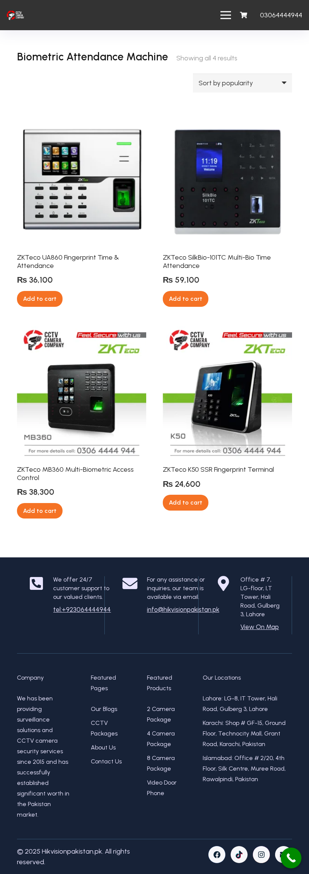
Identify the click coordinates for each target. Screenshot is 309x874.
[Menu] (226, 15)
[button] (40, 299)
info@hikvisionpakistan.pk (183, 609)
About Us (103, 747)
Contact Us (106, 761)
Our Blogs (104, 708)
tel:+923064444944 (82, 609)
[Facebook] (216, 854)
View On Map (259, 627)
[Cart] (243, 15)
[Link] (15, 15)
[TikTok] (239, 854)
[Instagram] (261, 854)
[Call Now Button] (291, 858)
